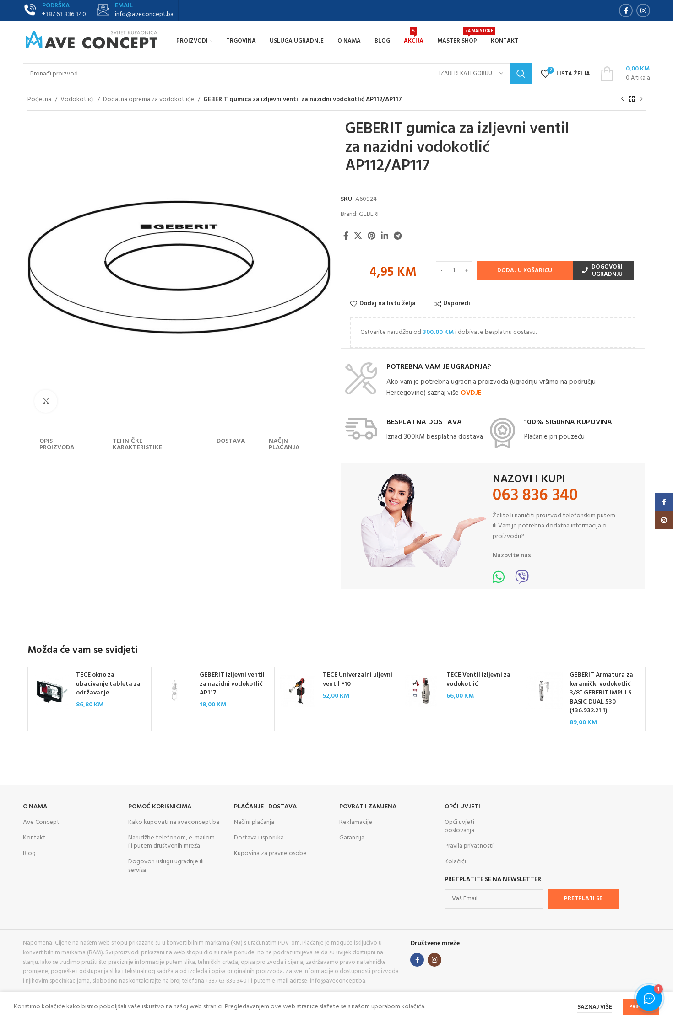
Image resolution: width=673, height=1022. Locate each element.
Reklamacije (355, 822)
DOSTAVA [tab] (231, 441)
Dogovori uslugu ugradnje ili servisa (166, 865)
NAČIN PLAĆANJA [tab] (284, 444)
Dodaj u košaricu (524, 270)
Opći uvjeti (462, 806)
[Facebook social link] (626, 10)
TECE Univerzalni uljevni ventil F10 (357, 679)
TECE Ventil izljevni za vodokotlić (478, 679)
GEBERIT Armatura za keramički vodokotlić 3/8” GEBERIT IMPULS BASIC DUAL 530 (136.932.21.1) (601, 693)
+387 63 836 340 (64, 14)
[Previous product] (622, 99)
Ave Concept (41, 822)
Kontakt (34, 838)
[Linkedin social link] (384, 235)
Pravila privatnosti (469, 846)
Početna (40, 100)
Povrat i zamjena (367, 806)
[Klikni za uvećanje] (45, 401)
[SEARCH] (521, 73)
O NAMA (35, 806)
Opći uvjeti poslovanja (459, 826)
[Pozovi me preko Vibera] (522, 580)
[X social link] (358, 235)
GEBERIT (370, 214)
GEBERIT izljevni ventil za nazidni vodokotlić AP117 (232, 684)
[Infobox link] (135, 10)
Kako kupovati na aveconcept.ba (173, 822)
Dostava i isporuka (259, 838)
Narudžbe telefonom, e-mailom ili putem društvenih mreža (171, 842)
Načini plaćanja (254, 822)
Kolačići (455, 861)
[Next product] (641, 99)
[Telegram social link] (397, 235)
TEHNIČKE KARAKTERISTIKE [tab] (137, 444)
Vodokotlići (77, 100)
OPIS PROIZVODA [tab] (56, 444)
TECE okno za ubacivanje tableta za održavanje (108, 684)
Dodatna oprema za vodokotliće (149, 100)
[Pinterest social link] (371, 235)
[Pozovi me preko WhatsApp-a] (499, 580)
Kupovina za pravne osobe (270, 853)
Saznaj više (594, 1007)
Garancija (351, 838)
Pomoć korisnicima (159, 806)
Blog (29, 853)
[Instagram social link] (643, 10)
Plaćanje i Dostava (265, 806)
